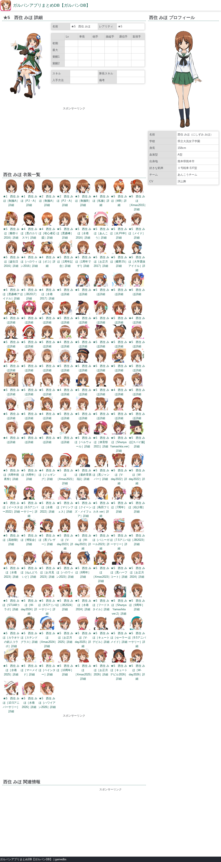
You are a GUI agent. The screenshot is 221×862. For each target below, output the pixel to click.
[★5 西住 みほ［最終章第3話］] (83, 460)
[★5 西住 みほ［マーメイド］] (29, 656)
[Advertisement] (74, 141)
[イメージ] (26, 103)
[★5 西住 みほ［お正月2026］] (101, 656)
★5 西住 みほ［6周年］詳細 (29, 475)
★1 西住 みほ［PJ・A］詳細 (29, 201)
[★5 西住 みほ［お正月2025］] (65, 623)
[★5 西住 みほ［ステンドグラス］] (29, 623)
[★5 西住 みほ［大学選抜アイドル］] (137, 247)
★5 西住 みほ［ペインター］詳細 (47, 670)
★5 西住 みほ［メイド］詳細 (136, 233)
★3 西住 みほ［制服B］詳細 (83, 201)
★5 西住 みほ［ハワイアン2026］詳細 (47, 703)
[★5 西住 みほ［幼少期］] (137, 493)
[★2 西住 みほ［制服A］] (47, 186)
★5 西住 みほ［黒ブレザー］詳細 (47, 540)
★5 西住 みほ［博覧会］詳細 (29, 540)
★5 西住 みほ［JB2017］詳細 (29, 294)
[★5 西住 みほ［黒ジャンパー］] (101, 460)
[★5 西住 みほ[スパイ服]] (137, 428)
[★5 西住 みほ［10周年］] (65, 656)
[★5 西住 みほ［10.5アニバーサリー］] (11, 688)
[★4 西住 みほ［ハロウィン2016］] (29, 247)
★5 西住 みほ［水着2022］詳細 (47, 507)
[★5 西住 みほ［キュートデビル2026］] (119, 656)
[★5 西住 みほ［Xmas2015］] (137, 186)
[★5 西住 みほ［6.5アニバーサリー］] (29, 493)
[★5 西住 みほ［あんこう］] (101, 219)
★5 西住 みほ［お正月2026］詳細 (101, 670)
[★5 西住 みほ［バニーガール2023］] (101, 525)
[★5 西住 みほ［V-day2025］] (83, 623)
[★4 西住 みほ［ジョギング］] (47, 460)
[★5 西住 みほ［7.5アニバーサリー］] (119, 525)
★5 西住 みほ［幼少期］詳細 (136, 507)
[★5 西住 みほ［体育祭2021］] (101, 428)
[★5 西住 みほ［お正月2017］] (101, 247)
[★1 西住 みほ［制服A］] (11, 186)
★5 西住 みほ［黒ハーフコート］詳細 (118, 572)
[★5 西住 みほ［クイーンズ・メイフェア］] (83, 493)
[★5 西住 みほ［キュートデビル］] (101, 623)
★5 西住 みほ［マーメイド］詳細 (29, 670)
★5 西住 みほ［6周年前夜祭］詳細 (11, 475)
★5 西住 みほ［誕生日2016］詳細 (11, 261)
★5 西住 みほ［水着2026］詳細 (29, 703)
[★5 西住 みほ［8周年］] (83, 558)
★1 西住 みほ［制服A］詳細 (11, 201)
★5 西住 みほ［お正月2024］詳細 (137, 572)
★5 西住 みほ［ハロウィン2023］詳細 (65, 572)
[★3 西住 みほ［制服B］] (83, 186)
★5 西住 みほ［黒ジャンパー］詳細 (101, 475)
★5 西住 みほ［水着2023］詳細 (11, 572)
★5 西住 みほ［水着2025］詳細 (11, 670)
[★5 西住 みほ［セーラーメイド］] (119, 623)
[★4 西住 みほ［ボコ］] (47, 247)
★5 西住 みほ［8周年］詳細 (83, 572)
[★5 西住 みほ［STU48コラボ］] (11, 591)
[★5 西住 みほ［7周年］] (119, 493)
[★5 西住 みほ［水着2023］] (11, 558)
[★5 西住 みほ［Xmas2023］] (101, 558)
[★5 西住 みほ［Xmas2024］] (47, 623)
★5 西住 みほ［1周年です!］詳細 (83, 261)
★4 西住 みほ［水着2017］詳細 (47, 294)
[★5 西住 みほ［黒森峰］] (65, 219)
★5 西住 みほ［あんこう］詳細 (101, 233)
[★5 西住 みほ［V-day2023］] (65, 525)
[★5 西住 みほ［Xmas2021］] (65, 460)
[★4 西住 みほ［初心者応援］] (47, 219)
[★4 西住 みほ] (137, 308)
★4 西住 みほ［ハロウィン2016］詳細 (29, 261)
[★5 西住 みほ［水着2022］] (47, 493)
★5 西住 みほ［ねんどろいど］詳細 (29, 572)
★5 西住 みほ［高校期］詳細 (11, 540)
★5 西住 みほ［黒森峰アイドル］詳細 (11, 294)
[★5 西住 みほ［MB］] (119, 186)
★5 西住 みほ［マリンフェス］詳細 (65, 507)
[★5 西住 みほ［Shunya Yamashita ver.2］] (119, 591)
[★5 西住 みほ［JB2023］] (137, 525)
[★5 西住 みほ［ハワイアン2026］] (47, 688)
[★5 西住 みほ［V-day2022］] (119, 460)
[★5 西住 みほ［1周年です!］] (83, 247)
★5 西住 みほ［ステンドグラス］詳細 (29, 637)
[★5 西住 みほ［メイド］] (137, 219)
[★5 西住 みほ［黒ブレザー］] (47, 525)
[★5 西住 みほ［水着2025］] (11, 656)
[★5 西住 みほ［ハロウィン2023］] (65, 558)
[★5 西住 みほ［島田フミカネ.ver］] (101, 493)
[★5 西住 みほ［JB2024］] (65, 591)
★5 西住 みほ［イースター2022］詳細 (11, 507)
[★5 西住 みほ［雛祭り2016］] (11, 219)
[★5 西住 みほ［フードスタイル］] (101, 591)
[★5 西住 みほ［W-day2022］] (137, 460)
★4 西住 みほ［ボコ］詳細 (47, 261)
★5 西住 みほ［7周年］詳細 (119, 507)
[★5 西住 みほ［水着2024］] (83, 591)
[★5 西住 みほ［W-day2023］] (83, 525)
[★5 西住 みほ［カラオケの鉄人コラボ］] (11, 623)
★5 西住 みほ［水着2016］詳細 (83, 233)
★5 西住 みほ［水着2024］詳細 (83, 605)
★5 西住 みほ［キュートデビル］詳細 (101, 637)
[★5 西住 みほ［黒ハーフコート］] (119, 558)
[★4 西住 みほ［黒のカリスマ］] (29, 219)
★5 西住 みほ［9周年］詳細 (137, 605)
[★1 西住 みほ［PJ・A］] (29, 186)
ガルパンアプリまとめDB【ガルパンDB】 (51, 5)
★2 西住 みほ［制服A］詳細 (47, 201)
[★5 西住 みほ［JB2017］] (29, 280)
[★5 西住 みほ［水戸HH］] (119, 219)
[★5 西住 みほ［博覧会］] (29, 525)
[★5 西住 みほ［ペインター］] (47, 656)
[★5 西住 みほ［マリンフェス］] (65, 493)
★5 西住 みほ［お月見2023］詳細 (47, 572)
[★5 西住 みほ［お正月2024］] (137, 558)
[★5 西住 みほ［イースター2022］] (11, 493)
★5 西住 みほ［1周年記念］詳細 (65, 261)
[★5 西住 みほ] (65, 280)
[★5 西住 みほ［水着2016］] (83, 219)
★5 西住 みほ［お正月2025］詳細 (65, 637)
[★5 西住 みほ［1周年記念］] (65, 247)
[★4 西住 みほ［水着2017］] (47, 280)
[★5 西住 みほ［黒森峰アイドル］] (11, 280)
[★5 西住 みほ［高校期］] (11, 525)
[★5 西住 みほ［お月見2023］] (47, 558)
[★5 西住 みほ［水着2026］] (29, 688)
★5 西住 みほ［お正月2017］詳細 (101, 261)
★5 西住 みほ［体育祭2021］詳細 (101, 442)
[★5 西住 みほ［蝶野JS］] (119, 247)
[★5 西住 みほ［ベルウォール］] (83, 428)
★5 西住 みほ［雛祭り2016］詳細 (11, 233)
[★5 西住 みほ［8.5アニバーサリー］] (47, 591)
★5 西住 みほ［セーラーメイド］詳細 (118, 637)
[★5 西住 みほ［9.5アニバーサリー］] (137, 623)
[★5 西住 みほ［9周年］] (137, 591)
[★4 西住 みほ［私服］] (101, 186)
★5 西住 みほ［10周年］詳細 (65, 670)
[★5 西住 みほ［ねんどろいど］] (29, 558)
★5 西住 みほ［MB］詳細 (119, 201)
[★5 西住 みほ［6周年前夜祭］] (11, 460)
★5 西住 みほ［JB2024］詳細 (65, 605)
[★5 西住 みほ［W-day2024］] (29, 591)
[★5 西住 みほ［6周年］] (29, 460)
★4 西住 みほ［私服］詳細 (101, 201)
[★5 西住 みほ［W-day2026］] (137, 656)
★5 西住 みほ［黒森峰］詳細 (65, 233)
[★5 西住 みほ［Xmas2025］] (83, 656)
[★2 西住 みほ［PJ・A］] (65, 186)
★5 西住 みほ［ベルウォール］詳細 (83, 442)
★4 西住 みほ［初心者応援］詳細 (47, 233)
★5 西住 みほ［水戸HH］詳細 (119, 233)
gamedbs (60, 859)
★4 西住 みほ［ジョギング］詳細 (47, 475)
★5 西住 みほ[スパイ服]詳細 (137, 442)
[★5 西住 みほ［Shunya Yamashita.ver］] (119, 428)
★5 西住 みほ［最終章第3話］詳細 (83, 475)
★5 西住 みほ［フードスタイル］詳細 (101, 605)
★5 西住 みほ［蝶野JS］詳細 (119, 261)
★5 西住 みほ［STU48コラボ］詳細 (11, 605)
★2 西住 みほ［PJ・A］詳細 (65, 201)
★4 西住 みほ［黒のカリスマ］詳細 (29, 233)
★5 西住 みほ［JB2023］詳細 (137, 540)
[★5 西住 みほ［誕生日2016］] (11, 247)
